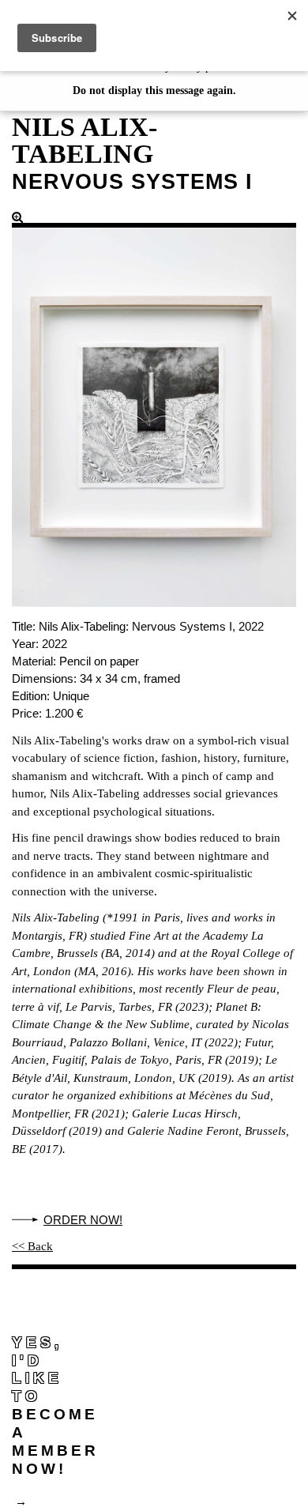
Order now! (82, 1220)
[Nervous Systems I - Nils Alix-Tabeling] (154, 409)
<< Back (32, 1246)
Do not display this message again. (154, 90)
